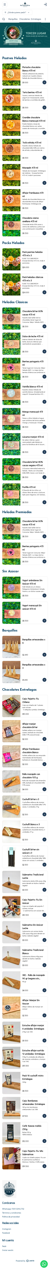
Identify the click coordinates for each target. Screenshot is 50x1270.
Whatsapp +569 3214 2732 (13, 1208)
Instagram (6, 1229)
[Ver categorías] (45, 19)
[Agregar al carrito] (44, 82)
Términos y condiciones (11, 1212)
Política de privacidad (11, 1216)
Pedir (4, 1246)
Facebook (6, 1232)
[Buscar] (3, 19)
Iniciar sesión (7, 1250)
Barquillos (13, 18)
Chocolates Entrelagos (30, 18)
